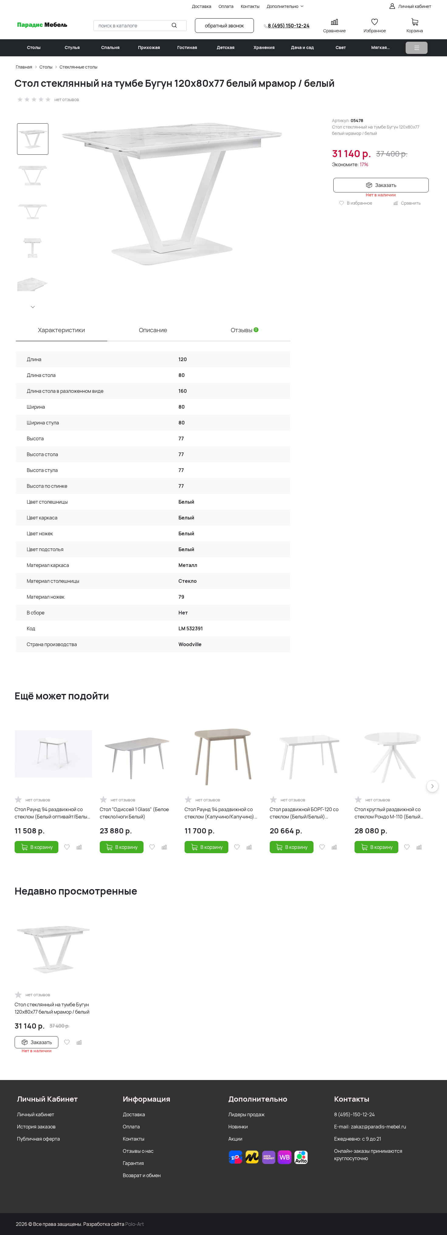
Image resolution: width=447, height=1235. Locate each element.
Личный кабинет (35, 1114)
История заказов (36, 1126)
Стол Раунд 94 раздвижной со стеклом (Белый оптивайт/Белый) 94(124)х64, (53, 813)
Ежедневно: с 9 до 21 (357, 1138)
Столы (46, 67)
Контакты (133, 1138)
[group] (172, 191)
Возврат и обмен (142, 1175)
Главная (24, 67)
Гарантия (133, 1163)
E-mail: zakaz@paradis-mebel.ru (370, 1126)
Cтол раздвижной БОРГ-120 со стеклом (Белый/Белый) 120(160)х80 (304, 813)
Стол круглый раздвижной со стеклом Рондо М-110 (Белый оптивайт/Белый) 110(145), (388, 813)
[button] (33, 307)
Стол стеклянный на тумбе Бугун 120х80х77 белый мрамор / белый (52, 1008)
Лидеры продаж (246, 1114)
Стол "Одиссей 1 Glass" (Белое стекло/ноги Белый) (134, 813)
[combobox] (140, 25)
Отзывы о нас (138, 1151)
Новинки (238, 1126)
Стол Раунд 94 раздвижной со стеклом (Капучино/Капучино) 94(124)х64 (219, 813)
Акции (235, 1138)
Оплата (131, 1126)
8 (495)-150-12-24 (354, 1114)
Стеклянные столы (78, 67)
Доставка (134, 1114)
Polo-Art (134, 1224)
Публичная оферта (38, 1138)
